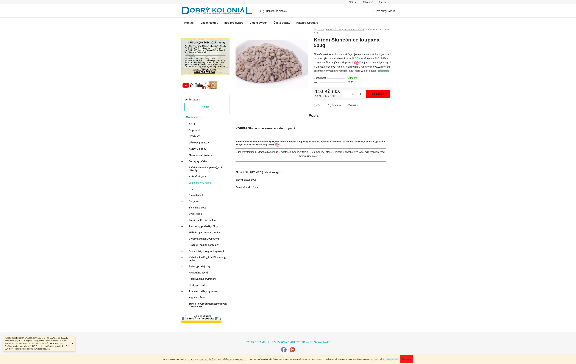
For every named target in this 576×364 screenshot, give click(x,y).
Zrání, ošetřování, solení (202, 220)
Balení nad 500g (197, 207)
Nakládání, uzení (198, 272)
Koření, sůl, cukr (198, 176)
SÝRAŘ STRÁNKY (256, 342)
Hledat (205, 106)
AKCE (192, 124)
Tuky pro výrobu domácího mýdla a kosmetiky (208, 305)
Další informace (392, 359)
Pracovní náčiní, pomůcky (204, 245)
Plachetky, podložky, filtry (203, 226)
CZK (351, 2)
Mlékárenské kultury (200, 155)
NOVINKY (194, 136)
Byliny (192, 189)
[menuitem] (189, 23)
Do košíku (378, 93)
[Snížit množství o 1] (345, 94)
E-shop (191, 117)
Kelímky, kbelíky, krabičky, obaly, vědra (207, 259)
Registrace (384, 2)
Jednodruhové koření (200, 182)
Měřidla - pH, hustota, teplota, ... (206, 232)
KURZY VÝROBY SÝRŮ (281, 342)
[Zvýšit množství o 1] (360, 94)
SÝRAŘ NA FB (322, 342)
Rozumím (406, 359)
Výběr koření (195, 214)
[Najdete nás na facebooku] (284, 349)
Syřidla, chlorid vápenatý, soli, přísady (206, 169)
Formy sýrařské (198, 161)
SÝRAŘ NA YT (304, 342)
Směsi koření (196, 195)
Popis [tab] (314, 115)
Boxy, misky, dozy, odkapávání (206, 251)
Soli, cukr (194, 201)
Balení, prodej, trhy (199, 266)
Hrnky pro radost (198, 285)
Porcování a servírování (202, 279)
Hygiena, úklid (197, 297)
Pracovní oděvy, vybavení (203, 291)
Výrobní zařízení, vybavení (204, 238)
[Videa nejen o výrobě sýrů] (292, 349)
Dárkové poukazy (199, 142)
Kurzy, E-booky (197, 149)
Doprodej (194, 130)
